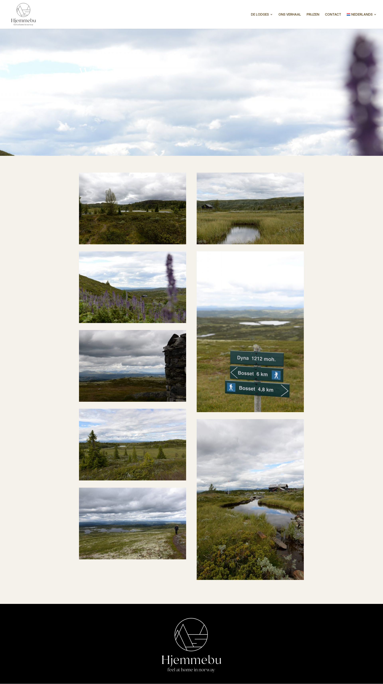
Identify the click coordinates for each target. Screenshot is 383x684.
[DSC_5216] (132, 243)
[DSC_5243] (132, 400)
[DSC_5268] (132, 479)
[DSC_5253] (132, 321)
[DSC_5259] (250, 578)
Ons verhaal (289, 14)
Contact (333, 14)
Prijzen (313, 14)
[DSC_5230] (132, 558)
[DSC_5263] (250, 243)
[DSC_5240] (250, 410)
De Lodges (260, 14)
